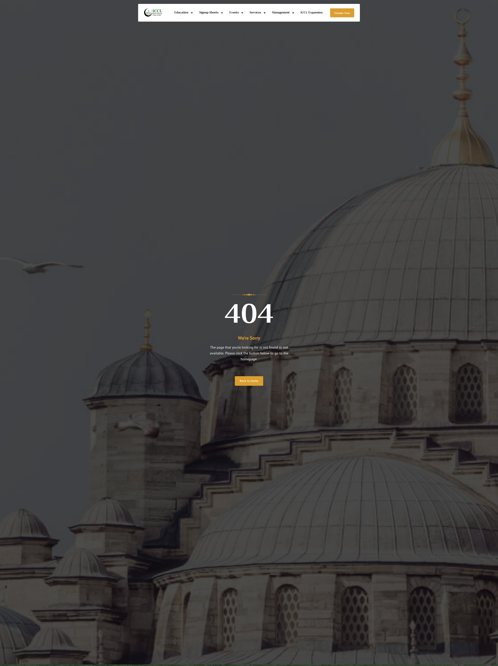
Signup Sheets (208, 12)
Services (255, 12)
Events (234, 12)
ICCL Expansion (312, 12)
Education (181, 12)
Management (281, 12)
